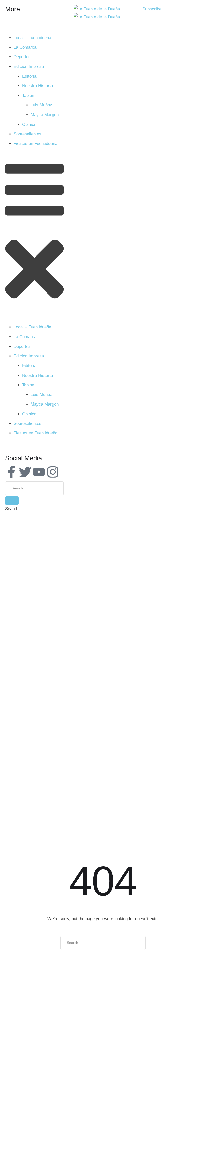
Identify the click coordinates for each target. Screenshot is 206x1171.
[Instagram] (52, 472)
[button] (151, 9)
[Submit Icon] (12, 500)
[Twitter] (25, 472)
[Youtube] (39, 472)
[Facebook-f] (11, 472)
